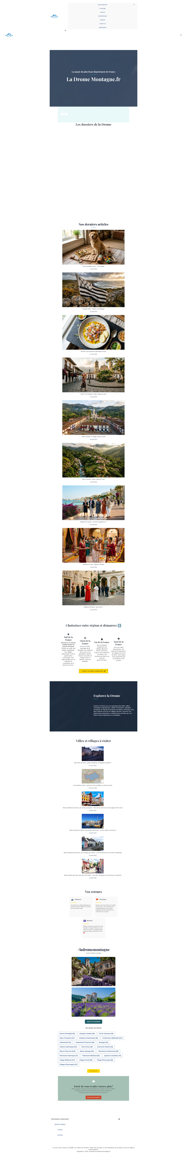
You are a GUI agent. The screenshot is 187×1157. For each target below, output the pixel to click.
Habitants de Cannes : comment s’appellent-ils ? (93, 522)
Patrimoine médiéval (91, 1055)
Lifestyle (102, 23)
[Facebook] (119, 1119)
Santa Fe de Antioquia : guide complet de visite (93, 394)
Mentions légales (60, 1124)
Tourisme (102, 8)
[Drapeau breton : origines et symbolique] (93, 289)
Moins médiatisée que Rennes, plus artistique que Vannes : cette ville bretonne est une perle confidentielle (93, 852)
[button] (65, 30)
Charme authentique (68, 1047)
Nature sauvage (87, 1051)
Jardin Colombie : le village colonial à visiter (93, 436)
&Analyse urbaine (87, 1033)
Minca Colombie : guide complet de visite (93, 479)
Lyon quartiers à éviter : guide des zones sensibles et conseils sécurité (92, 785)
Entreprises (102, 16)
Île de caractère (106, 1033)
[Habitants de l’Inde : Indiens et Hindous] (93, 545)
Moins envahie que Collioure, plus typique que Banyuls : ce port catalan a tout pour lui (92, 830)
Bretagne (103, 1042)
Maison (102, 20)
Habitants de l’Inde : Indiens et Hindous (93, 564)
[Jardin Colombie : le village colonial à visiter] (93, 417)
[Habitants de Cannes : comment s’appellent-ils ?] (93, 502)
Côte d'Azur (87, 1047)
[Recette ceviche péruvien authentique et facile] (93, 332)
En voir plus (93, 1071)
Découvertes (102, 4)
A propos (60, 1135)
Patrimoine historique (69, 1055)
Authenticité (65, 1042)
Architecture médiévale (112, 1038)
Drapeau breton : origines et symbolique (93, 309)
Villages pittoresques (68, 1064)
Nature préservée (67, 1051)
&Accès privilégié (67, 1033)
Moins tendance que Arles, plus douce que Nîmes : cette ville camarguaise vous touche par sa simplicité (92, 875)
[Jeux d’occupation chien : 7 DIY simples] (93, 247)
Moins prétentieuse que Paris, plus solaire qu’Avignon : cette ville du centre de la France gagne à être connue (93, 807)
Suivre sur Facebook (93, 1021)
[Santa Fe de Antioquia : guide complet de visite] (93, 375)
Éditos (102, 12)
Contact (60, 1129)
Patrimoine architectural (108, 1051)
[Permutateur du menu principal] (181, 35)
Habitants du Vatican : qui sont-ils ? (93, 607)
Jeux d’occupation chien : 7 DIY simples (93, 266)
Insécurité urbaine (105, 1047)
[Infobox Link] (68, 650)
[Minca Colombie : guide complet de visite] (93, 460)
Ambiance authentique (88, 1038)
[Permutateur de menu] (134, 5)
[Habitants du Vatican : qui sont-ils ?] (93, 588)
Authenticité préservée (85, 1042)
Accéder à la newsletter (93, 1097)
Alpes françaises (67, 1038)
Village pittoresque (105, 1060)
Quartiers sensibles (112, 1055)
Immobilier (102, 27)
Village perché (85, 1060)
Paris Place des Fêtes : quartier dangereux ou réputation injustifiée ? (92, 762)
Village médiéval (67, 1060)
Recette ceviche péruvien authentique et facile (93, 351)
